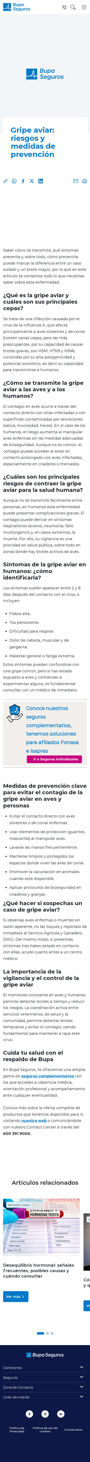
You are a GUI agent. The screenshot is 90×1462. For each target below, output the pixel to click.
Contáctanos (73, 1429)
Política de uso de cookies (45, 1429)
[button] (40, 1333)
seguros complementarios (47, 1075)
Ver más (13, 1296)
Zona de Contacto (18, 1387)
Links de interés (16, 1397)
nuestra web (34, 1120)
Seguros (10, 1377)
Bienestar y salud (19, 1204)
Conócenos (12, 1367)
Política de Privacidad (16, 1429)
